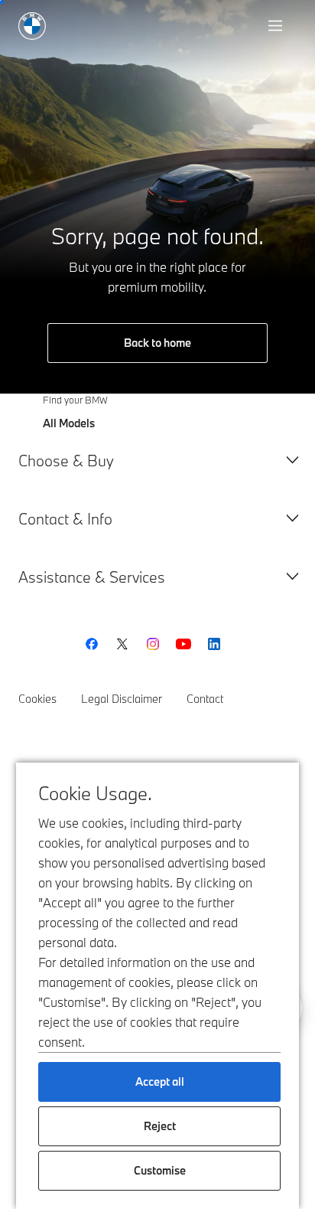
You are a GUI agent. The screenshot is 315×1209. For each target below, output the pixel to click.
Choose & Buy (66, 460)
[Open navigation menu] (277, 26)
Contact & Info (65, 518)
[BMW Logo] (32, 26)
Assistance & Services (91, 577)
